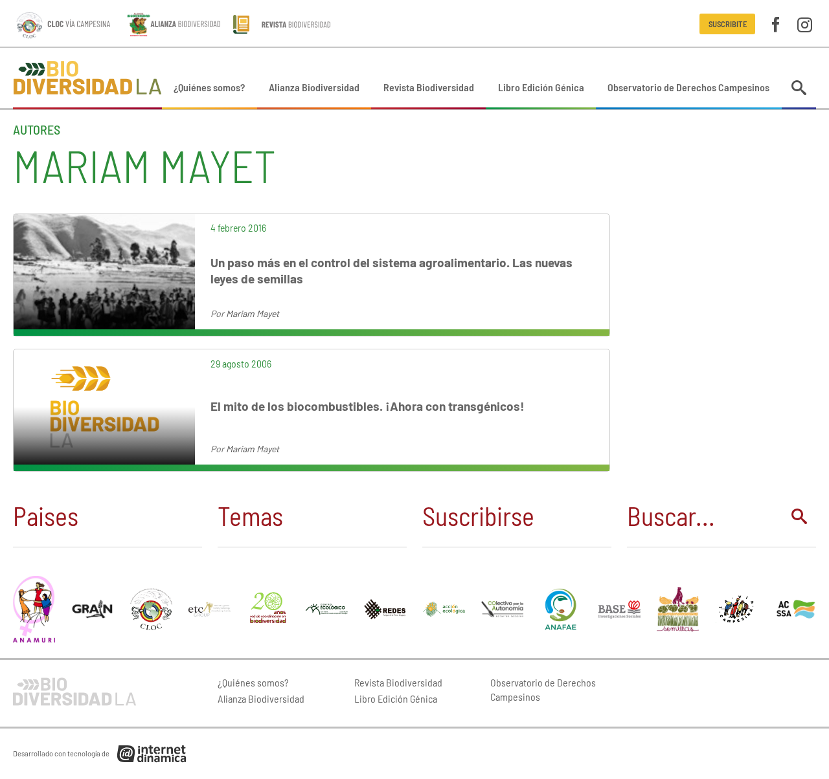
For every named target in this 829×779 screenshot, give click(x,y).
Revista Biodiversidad (428, 87)
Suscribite (728, 24)
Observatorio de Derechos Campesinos (688, 87)
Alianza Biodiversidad (314, 87)
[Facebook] (775, 23)
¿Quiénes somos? (209, 87)
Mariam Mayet (252, 313)
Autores (36, 129)
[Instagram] (804, 23)
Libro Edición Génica (541, 87)
